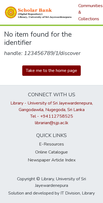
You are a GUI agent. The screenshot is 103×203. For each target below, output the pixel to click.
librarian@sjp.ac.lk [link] (51, 123)
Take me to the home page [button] (51, 71)
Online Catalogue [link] (51, 152)
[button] (38, 12)
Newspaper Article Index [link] (52, 160)
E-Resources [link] (51, 144)
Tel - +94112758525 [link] (51, 116)
